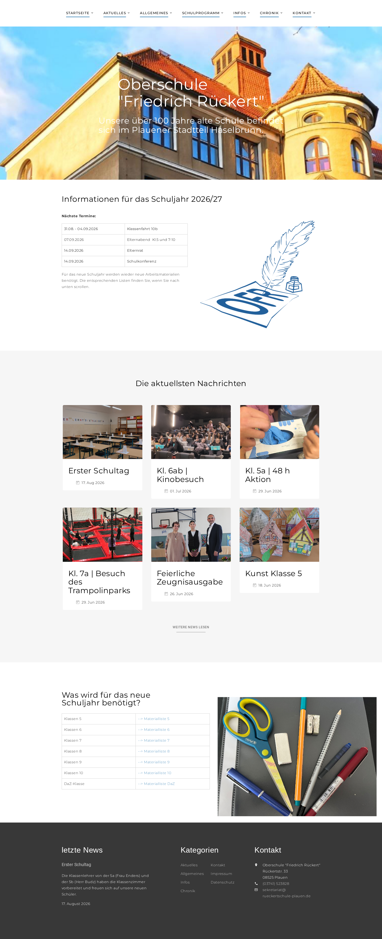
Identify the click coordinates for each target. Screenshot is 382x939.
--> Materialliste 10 (154, 773)
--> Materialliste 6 (154, 730)
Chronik (269, 13)
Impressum (221, 874)
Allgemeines (154, 13)
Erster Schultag (98, 470)
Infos (239, 13)
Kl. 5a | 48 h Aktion (267, 475)
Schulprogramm (201, 13)
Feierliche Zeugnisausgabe (190, 578)
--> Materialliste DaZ (156, 784)
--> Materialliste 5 (153, 719)
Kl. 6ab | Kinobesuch (180, 475)
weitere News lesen (191, 627)
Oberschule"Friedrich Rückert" (191, 92)
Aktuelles (114, 13)
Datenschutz (222, 882)
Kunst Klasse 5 (273, 573)
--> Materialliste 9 (154, 762)
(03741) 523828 (276, 884)
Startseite (78, 13)
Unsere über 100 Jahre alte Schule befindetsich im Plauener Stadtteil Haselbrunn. (191, 125)
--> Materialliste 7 (153, 740)
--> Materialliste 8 (154, 751)
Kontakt (302, 13)
